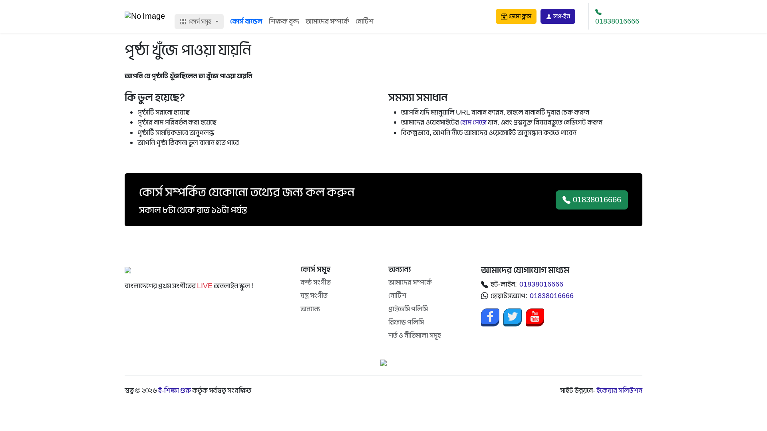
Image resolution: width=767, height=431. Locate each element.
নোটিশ (365, 21)
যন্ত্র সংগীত (314, 295)
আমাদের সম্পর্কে (327, 21)
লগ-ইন (561, 16)
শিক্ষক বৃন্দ (284, 21)
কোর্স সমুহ (200, 21)
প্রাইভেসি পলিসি (408, 309)
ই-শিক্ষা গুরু (174, 390)
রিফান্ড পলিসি (406, 322)
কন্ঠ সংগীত (315, 282)
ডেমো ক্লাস (519, 16)
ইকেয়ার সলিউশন (619, 390)
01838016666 (617, 21)
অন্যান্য (310, 309)
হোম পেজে (473, 122)
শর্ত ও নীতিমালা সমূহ (414, 335)
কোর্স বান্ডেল (246, 21)
